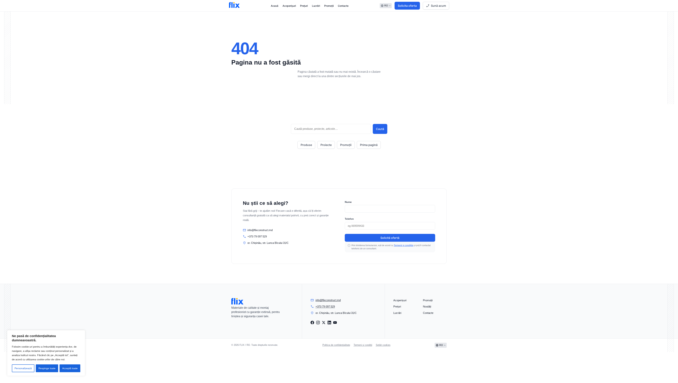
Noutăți (427, 306)
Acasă (274, 5)
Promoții (329, 5)
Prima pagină (369, 145)
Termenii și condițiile (404, 245)
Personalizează (23, 368)
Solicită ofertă (389, 238)
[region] (46, 353)
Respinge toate (46, 368)
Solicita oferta (407, 5)
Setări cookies (383, 345)
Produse (306, 145)
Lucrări (316, 5)
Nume (348, 202)
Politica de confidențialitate (336, 345)
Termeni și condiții (363, 345)
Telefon (349, 218)
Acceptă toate (70, 368)
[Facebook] (312, 322)
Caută (380, 129)
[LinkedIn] (329, 322)
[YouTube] (335, 322)
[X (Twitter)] (323, 322)
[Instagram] (318, 322)
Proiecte (326, 145)
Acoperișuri (289, 5)
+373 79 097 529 (257, 236)
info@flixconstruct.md (260, 230)
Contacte (343, 5)
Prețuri (304, 5)
